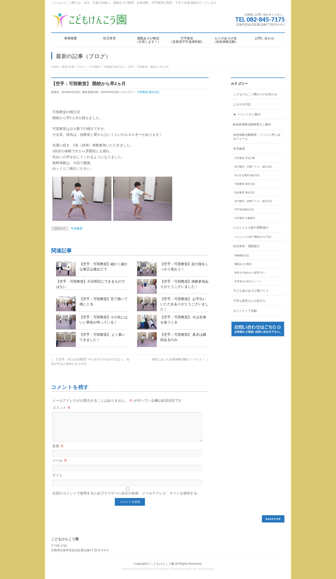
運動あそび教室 (243, 264)
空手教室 (239, 149)
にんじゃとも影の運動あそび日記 (252, 236)
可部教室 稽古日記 (148, 92)
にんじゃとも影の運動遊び (251, 227)
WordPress (146, 569)
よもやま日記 (242, 104)
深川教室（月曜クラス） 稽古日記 (253, 166)
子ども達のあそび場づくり (251, 290)
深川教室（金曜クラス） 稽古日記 (253, 201)
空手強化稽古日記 (244, 209)
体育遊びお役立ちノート (247, 281)
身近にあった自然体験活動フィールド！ (180, 359)
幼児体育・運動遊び (246, 246)
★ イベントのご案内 (246, 114)
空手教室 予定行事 (244, 158)
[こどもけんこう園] (89, 22)
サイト (57, 475)
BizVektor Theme (168, 569)
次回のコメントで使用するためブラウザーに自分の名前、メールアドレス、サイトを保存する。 (126, 493)
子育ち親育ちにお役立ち (249, 301)
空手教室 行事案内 (244, 218)
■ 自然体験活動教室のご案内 (252, 124)
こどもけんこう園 (162, 563)
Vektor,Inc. (191, 569)
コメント (61, 408)
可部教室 (77, 228)
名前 (58, 446)
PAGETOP (273, 518)
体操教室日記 (241, 255)
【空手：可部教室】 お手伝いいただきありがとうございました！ (184, 304)
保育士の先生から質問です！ (250, 272)
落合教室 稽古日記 (244, 192)
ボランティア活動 (245, 311)
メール (59, 460)
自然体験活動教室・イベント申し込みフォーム (256, 136)
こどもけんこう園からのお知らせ (255, 94)
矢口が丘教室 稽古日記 (247, 175)
